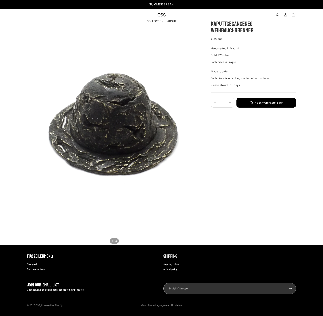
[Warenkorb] (293, 15)
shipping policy (171, 264)
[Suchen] (277, 15)
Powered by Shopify (52, 305)
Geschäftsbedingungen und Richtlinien (161, 305)
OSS (38, 305)
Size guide (32, 264)
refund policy (170, 269)
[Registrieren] (290, 288)
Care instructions (36, 269)
